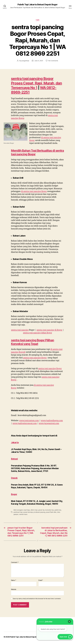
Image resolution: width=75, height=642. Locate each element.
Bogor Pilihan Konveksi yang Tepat (32, 342)
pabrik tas (58, 510)
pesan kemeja (28, 512)
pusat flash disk (51, 512)
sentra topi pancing (20, 330)
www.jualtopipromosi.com (25, 423)
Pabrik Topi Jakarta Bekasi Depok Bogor (37, 4)
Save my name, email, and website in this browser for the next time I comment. (37, 598)
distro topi (34, 510)
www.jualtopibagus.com (52, 420)
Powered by (42, 621)
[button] (69, 621)
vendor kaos (23, 514)
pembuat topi (18, 512)
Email (40, 580)
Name (13, 580)
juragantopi (25, 61)
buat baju (27, 510)
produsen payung (39, 512)
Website (13, 589)
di (34, 191)
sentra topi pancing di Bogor (49, 330)
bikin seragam (18, 510)
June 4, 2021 (38, 61)
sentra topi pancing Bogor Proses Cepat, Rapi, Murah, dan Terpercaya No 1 (36, 83)
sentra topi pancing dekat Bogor (37, 333)
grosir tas (41, 510)
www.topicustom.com (29, 420)
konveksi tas (49, 510)
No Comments (53, 61)
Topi (37, 20)
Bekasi (14, 458)
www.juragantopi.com (49, 423)
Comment (15, 562)
